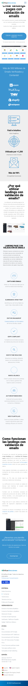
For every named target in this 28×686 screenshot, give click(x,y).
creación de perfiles (8, 511)
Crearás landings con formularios (14, 321)
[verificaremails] (9, 570)
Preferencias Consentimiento (10, 578)
